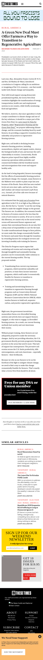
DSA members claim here (21, 402)
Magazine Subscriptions (11, 630)
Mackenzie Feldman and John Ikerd (15, 49)
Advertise (31, 622)
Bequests (31, 620)
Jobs (31, 631)
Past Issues (11, 618)
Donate (31, 615)
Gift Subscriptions (11, 632)
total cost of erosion (27, 200)
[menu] (22, 4)
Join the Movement (13, 652)
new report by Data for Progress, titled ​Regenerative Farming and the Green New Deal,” (20, 125)
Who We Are (11, 615)
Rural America (11, 28)
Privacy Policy (11, 620)
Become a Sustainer (31, 618)
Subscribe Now (29, 576)
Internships (31, 633)
